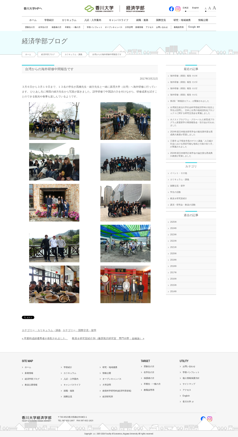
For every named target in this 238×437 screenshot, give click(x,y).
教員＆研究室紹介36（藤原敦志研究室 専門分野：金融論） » (108, 338)
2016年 (173, 279)
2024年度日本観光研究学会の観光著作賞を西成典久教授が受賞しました (191, 133)
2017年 (173, 272)
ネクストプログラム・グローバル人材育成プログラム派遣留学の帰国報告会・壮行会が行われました (192, 122)
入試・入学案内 (92, 20)
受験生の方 (30, 27)
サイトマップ (189, 384)
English (195, 8)
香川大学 (187, 401)
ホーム (33, 20)
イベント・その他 (178, 173)
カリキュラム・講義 (73, 54)
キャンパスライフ (118, 20)
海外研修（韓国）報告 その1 (183, 94)
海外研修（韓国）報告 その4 (183, 76)
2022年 (173, 241)
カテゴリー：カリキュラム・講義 (41, 330)
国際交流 (161, 20)
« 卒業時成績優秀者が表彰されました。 (45, 338)
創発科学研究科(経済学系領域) (116, 391)
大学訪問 (129, 27)
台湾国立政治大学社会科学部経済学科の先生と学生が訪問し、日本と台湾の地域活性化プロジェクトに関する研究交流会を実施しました (192, 110)
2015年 (173, 285)
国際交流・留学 (177, 186)
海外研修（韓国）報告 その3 (183, 82)
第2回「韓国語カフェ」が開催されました (189, 101)
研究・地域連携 (182, 20)
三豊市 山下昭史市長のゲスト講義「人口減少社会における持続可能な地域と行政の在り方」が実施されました (192, 144)
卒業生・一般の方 (72, 27)
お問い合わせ (162, 27)
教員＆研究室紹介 (178, 198)
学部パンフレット (94, 27)
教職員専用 (179, 27)
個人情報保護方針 (191, 378)
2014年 (173, 291)
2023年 (173, 234)
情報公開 (203, 20)
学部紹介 (49, 20)
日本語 (185, 8)
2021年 (173, 247)
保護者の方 (56, 27)
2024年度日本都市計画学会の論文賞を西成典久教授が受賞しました (191, 154)
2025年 (173, 222)
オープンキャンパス (113, 27)
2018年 (173, 266)
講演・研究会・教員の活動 (182, 205)
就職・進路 (142, 20)
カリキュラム (69, 20)
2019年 (173, 260)
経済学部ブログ (48, 54)
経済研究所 (107, 396)
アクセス (149, 27)
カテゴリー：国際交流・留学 (79, 330)
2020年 (173, 253)
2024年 (173, 228)
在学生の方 (43, 27)
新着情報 (139, 27)
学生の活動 (175, 192)
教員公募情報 (31, 385)
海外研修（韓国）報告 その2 (183, 88)
